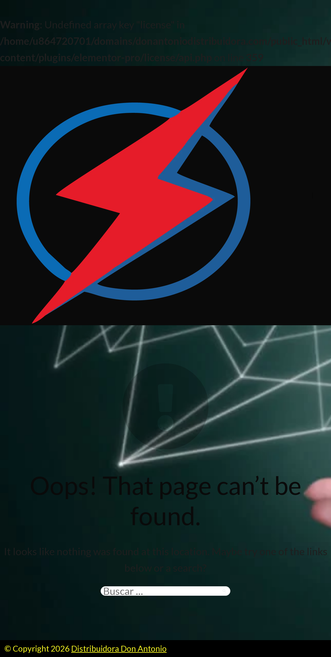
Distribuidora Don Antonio (119, 648)
